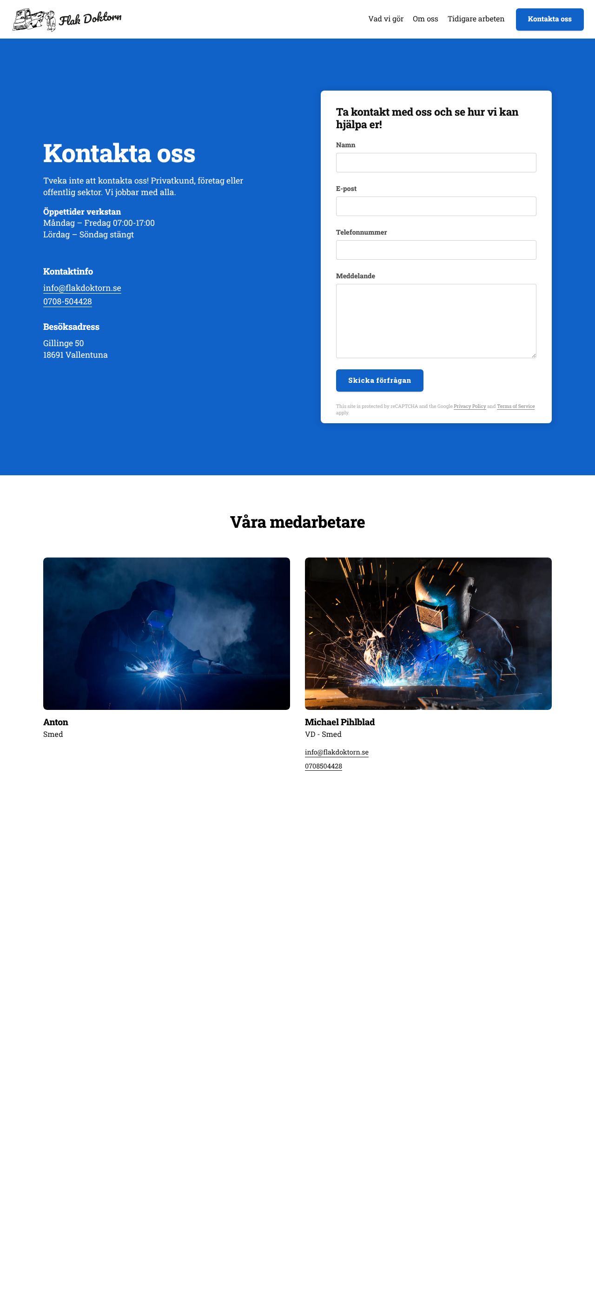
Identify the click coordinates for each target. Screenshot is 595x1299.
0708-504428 (67, 301)
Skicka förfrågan (379, 380)
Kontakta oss (550, 19)
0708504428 (323, 765)
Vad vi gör (385, 19)
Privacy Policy (470, 406)
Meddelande (355, 276)
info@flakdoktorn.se (82, 287)
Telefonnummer (361, 232)
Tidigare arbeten (476, 19)
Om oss (425, 19)
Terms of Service (516, 406)
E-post (346, 188)
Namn (346, 145)
